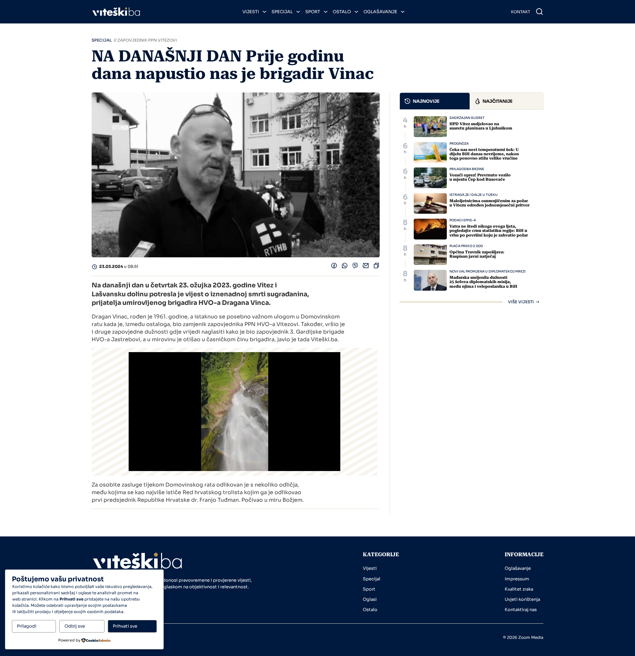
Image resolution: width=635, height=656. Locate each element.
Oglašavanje (380, 12)
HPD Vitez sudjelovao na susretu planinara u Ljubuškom (480, 126)
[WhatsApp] (344, 267)
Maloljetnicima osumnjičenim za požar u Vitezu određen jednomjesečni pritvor (489, 203)
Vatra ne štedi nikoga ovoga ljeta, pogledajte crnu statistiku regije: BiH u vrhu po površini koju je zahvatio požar (488, 230)
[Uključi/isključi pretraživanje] (539, 12)
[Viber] (355, 267)
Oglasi (370, 599)
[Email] (365, 267)
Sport (312, 12)
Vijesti (250, 12)
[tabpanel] (471, 210)
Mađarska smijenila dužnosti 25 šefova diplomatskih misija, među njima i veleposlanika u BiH (483, 281)
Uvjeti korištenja (522, 599)
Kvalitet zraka (519, 589)
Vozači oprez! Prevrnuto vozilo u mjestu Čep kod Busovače (480, 177)
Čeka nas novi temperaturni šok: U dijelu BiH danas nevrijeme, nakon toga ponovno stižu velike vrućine (484, 154)
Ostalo (342, 12)
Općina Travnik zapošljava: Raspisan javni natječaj (476, 254)
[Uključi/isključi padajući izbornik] (264, 12)
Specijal (282, 12)
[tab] (435, 101)
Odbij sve (74, 626)
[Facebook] (334, 267)
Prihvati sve (125, 626)
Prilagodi (26, 626)
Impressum (517, 579)
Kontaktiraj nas (521, 609)
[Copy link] (376, 267)
